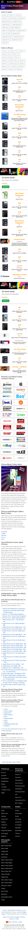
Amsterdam (18, 813)
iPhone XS (19, 69)
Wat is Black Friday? (7, 880)
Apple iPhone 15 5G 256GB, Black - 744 (14, 629)
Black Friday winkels (7, 860)
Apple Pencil (5, 27)
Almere (17, 810)
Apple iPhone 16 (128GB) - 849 (12, 666)
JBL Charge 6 (19, 803)
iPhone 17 (18, 774)
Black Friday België (6, 863)
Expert (2, 539)
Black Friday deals (6, 845)
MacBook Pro (5, 39)
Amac (5, 720)
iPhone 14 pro (13, 60)
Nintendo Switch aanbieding (20, 787)
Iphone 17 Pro (6, 66)
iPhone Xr (11, 69)
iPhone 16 (4, 63)
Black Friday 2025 (6, 871)
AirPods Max (13, 18)
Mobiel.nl (7, 726)
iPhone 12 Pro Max (7, 57)
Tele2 (6, 709)
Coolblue (3, 533)
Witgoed (3, 836)
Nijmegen (18, 828)
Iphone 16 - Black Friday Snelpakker (13, 614)
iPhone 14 (4, 60)
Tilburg (17, 833)
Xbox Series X (19, 783)
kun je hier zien (6, 756)
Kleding (3, 822)
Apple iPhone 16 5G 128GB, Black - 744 (14, 634)
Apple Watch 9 (21, 30)
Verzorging (4, 833)
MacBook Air (16, 33)
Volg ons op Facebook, (9, 917)
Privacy (14, 912)
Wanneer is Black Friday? (6, 887)
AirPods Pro (22, 18)
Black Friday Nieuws (7, 868)
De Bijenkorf (5, 778)
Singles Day (4, 877)
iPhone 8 (14, 66)
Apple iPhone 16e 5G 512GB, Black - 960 (14, 647)
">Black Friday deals (6, 730)
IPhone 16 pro (13, 63)
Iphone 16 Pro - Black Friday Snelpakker (14, 616)
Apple (9, 12)
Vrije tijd (3, 828)
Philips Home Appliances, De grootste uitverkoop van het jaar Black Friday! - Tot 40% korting (14, 610)
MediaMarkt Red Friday (11, 724)
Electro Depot (8, 711)
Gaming (3, 816)
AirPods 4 (4, 18)
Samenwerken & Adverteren (15, 910)
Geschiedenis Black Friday (6, 898)
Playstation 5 (19, 780)
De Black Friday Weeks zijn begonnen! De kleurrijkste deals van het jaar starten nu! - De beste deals (15, 677)
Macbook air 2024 (18, 36)
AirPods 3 (18, 15)
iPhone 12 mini (6, 54)
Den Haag (18, 819)
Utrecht (17, 836)
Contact (4, 910)
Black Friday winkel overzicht (15, 729)
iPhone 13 (17, 57)
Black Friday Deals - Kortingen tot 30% (14, 673)
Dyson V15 (18, 797)
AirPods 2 (11, 15)
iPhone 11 (4, 51)
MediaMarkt (4, 531)
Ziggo (3, 792)
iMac (3, 33)
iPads (8, 33)
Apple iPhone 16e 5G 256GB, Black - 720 (14, 645)
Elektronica (4, 813)
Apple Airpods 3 (6, 24)
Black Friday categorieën (4, 850)
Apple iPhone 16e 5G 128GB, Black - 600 (14, 644)
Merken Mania (8, 718)
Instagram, (17, 917)
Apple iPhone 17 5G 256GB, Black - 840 (14, 649)
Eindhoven (18, 822)
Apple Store (7, 713)
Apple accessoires (6, 21)
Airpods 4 (18, 777)
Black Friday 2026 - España (15, 922)
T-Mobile (4, 787)
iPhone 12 (22, 51)
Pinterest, (22, 917)
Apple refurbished (15, 27)
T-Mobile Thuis (5, 790)
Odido (6, 722)
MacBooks (5, 43)
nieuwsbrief (16, 741)
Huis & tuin (4, 819)
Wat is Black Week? (6, 883)
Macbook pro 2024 (16, 39)
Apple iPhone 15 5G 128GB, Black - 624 (14, 627)
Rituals (3, 784)
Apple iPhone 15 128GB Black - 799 (13, 668)
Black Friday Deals (7, 762)
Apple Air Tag (17, 21)
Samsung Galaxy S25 (20, 793)
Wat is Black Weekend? (4, 892)
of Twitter (16, 919)
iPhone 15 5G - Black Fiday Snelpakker (14, 618)
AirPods (4, 15)
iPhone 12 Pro (16, 54)
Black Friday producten (4, 855)
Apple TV (4, 30)
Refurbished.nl (8, 715)
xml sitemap (24, 914)
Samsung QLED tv (20, 800)
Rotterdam (18, 830)
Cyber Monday (5, 874)
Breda (17, 816)
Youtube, (11, 919)
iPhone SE (21, 66)
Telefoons (4, 825)
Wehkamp (3, 535)
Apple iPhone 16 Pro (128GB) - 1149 (13, 664)
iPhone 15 (22, 60)
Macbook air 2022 (7, 36)
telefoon (23, 575)
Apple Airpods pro (17, 24)
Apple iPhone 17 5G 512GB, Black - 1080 (14, 651)
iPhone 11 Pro (13, 51)
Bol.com (3, 537)
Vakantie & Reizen (6, 830)
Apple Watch (12, 30)
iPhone (14, 697)
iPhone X (4, 69)
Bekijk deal (5, 187)
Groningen (18, 825)
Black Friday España (7, 865)
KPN (5, 716)
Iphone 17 (22, 63)
